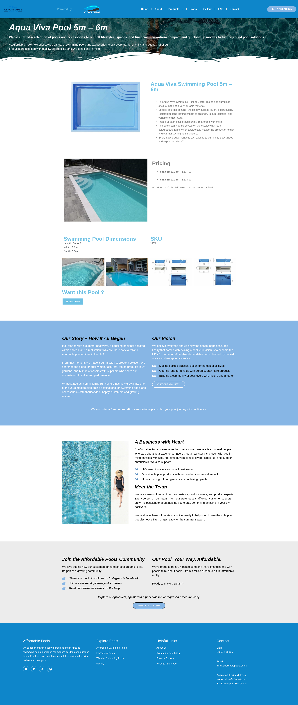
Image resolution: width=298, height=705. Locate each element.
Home (144, 9)
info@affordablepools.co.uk (232, 665)
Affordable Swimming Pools (111, 647)
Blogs (193, 9)
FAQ (220, 9)
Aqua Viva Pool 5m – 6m (58, 27)
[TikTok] (42, 669)
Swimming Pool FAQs (168, 653)
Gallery (207, 9)
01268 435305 (225, 651)
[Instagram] (34, 669)
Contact (234, 9)
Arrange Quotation (166, 663)
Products (173, 9)
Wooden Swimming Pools (110, 658)
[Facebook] (26, 669)
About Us (161, 647)
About (158, 9)
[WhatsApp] (50, 669)
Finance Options (165, 658)
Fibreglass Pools (105, 653)
